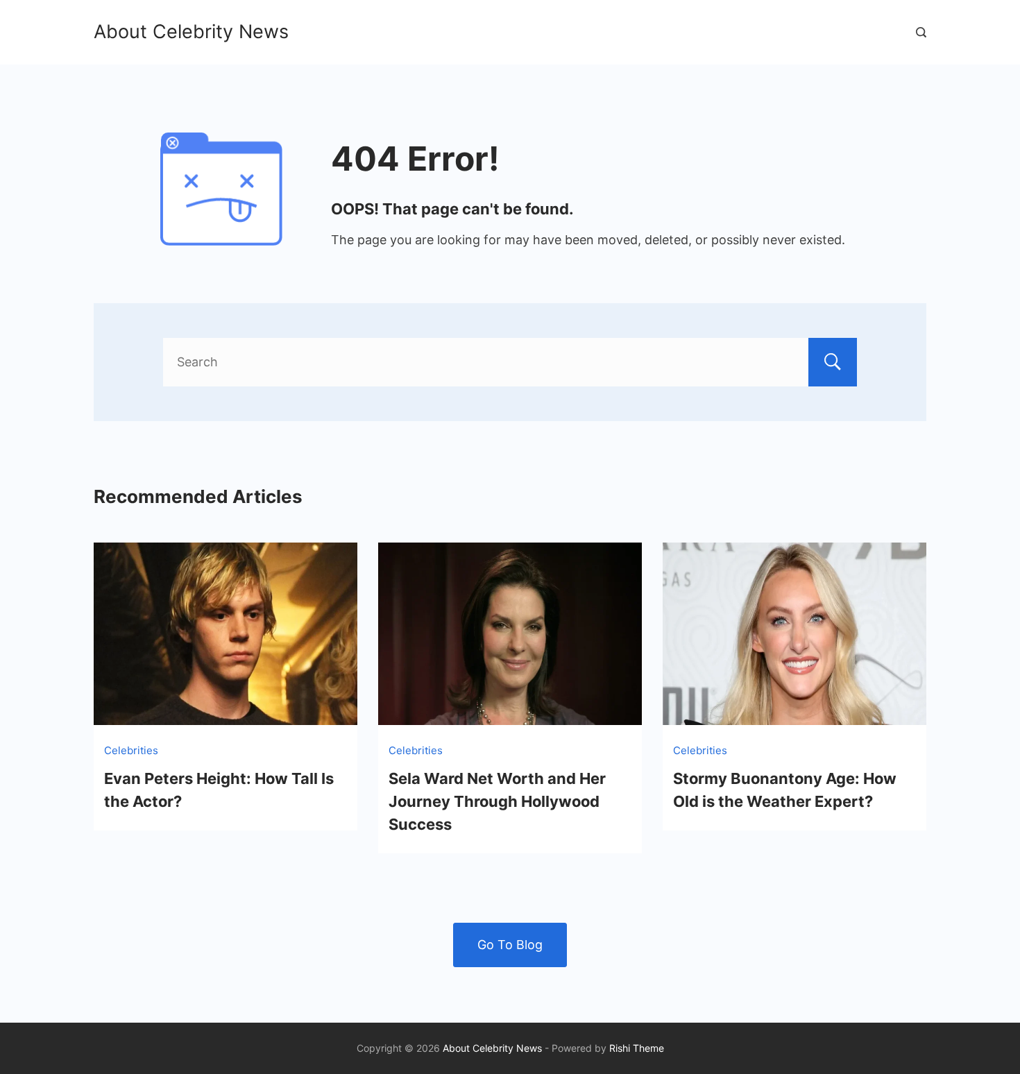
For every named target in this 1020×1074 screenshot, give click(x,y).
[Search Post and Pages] (921, 32)
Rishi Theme (636, 1048)
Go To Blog (510, 944)
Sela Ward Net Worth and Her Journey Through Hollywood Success (497, 801)
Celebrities (131, 750)
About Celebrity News (191, 31)
